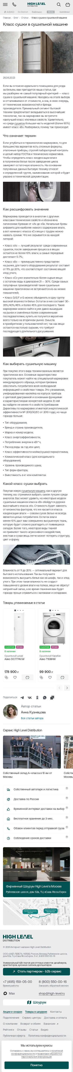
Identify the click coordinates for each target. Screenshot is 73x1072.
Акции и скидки (12, 1012)
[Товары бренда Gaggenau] (64, 12)
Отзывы (21, 1030)
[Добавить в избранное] (15, 677)
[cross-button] (52, 697)
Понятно (36, 1065)
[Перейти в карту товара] (19, 628)
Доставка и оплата (55, 1018)
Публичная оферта (14, 1036)
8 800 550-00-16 (47, 956)
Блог (16, 18)
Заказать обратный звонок (54, 986)
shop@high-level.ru (52, 993)
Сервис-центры (31, 1018)
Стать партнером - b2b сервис (39, 971)
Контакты (56, 1012)
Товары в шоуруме (36, 1012)
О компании (10, 1024)
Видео (44, 1030)
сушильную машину (33, 491)
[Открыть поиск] (59, 4)
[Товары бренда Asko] (9, 12)
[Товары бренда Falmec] (37, 12)
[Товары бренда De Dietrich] (23, 12)
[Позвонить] (14, 4)
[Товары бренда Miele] (51, 12)
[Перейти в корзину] (68, 4)
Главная (6, 18)
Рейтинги (8, 1030)
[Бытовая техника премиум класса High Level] (36, 4)
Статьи (24, 18)
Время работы (11, 986)
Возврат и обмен (30, 1024)
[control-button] (67, 688)
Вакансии (49, 1024)
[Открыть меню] (5, 4)
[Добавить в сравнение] (6, 677)
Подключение (11, 1018)
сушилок (19, 123)
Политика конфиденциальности (47, 1036)
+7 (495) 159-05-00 (17, 982)
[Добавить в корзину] (28, 677)
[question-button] (66, 788)
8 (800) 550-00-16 (53, 982)
